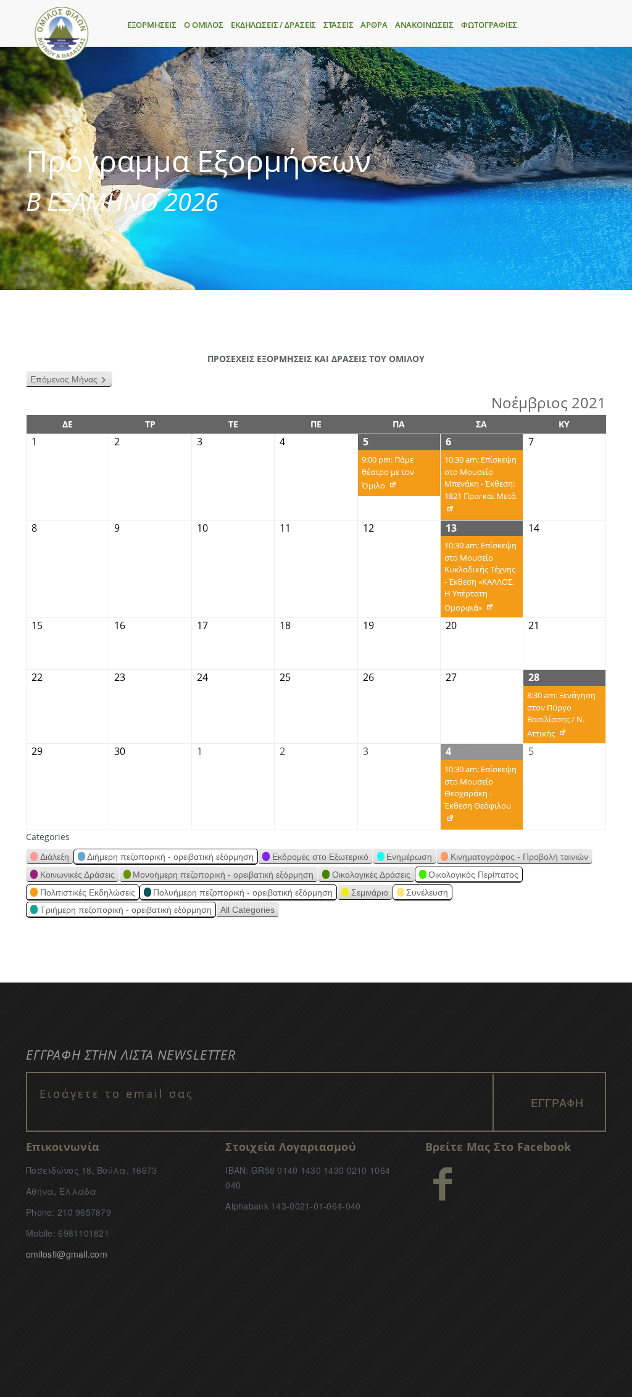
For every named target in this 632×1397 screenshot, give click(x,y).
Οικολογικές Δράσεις (371, 875)
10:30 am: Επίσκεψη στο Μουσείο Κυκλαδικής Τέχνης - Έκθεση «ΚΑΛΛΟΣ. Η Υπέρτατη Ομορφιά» (479, 578)
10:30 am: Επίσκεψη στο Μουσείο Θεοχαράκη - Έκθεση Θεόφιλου (479, 797)
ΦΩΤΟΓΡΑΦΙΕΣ (489, 24)
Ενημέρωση (409, 857)
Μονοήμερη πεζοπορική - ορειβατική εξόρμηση (223, 875)
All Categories (247, 910)
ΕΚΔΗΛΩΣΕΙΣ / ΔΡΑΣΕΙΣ (273, 24)
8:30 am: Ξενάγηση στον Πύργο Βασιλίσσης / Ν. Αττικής (559, 716)
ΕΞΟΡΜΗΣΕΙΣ (152, 24)
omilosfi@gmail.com (66, 1254)
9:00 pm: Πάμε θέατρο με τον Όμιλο (386, 475)
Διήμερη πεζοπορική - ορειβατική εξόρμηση (170, 857)
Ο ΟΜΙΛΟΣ (203, 24)
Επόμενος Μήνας (64, 379)
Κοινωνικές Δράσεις (77, 875)
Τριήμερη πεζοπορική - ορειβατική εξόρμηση (126, 910)
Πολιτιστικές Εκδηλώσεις (87, 892)
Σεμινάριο (369, 892)
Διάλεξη (54, 857)
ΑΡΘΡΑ (373, 24)
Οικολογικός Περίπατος (473, 875)
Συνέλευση (427, 892)
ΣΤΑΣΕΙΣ (338, 24)
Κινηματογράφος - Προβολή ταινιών (519, 857)
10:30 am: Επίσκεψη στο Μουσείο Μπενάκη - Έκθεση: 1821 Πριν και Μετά (479, 487)
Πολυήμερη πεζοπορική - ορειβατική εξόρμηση (243, 892)
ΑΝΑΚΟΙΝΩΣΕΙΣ (424, 24)
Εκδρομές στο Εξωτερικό (320, 857)
